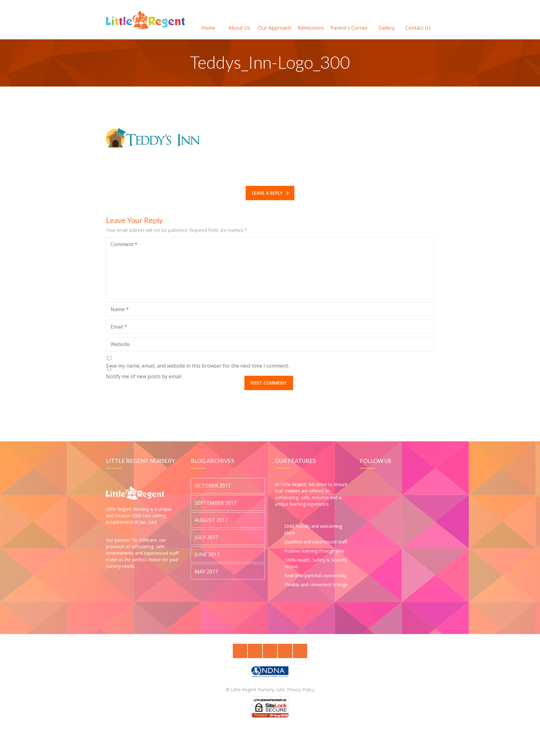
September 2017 (215, 503)
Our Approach (274, 27)
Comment (124, 244)
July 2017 (206, 537)
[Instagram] (285, 651)
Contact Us (418, 27)
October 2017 (213, 486)
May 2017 (206, 571)
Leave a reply (267, 193)
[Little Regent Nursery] (145, 19)
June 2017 (207, 554)
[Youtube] (300, 651)
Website (120, 344)
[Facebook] (255, 651)
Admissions (311, 27)
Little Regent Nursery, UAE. (258, 689)
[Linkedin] (270, 651)
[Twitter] (240, 651)
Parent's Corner (349, 27)
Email (119, 326)
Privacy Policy (300, 689)
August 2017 (211, 520)
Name (120, 309)
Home (208, 27)
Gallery (386, 27)
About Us (239, 27)
